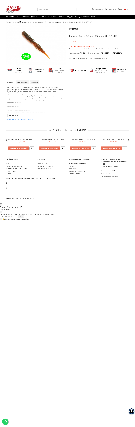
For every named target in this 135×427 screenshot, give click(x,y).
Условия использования (14, 166)
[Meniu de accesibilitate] (131, 411)
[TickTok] (6, 188)
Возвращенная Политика (45, 166)
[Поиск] (74, 9)
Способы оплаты (43, 164)
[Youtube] (6, 186)
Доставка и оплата (39, 17)
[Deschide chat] (1, 204)
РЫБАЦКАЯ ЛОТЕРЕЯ (81, 17)
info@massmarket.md (111, 177)
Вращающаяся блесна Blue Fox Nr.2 (83, 139)
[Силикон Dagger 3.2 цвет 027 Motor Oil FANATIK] (36, 45)
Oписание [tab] (10, 83)
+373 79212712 (109, 173)
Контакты (52, 17)
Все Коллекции (12, 17)
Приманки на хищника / (54, 22)
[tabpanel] (36, 45)
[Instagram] (6, 190)
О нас (7, 164)
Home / (8, 22)
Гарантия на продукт (44, 169)
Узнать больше (13, 115)
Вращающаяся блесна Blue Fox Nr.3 (52, 139)
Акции (61, 17)
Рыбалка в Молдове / (19, 22)
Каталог (25, 17)
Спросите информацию (100, 58)
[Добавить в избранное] (31, 148)
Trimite (21, 216)
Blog (93, 17)
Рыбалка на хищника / (36, 22)
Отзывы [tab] (34, 82)
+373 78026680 (109, 171)
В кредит (69, 17)
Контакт (8, 174)
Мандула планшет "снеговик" (114, 139)
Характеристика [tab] (22, 82)
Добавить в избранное (79, 58)
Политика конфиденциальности (16, 169)
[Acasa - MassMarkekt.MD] (16, 9)
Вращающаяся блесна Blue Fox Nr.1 (21, 139)
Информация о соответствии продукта (20, 119)
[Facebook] (6, 183)
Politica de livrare (11, 171)
